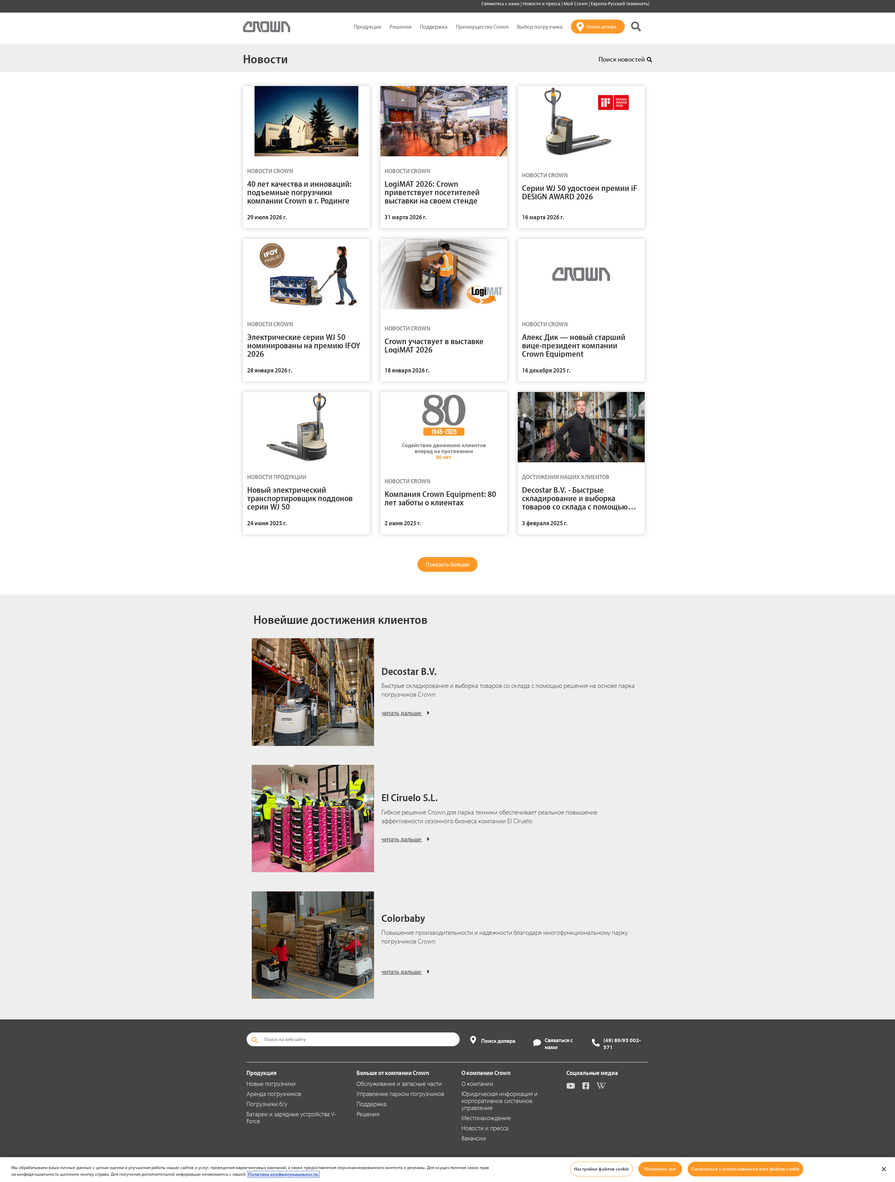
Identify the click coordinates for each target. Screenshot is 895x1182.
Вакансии (473, 1138)
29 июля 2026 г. (267, 217)
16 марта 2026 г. (543, 217)
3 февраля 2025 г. (544, 523)
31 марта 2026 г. (406, 217)
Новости (265, 58)
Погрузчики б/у (266, 1104)
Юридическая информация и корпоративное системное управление (499, 1101)
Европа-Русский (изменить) (620, 3)
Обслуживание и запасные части (399, 1084)
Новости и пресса (542, 3)
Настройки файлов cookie (601, 1169)
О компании (477, 1084)
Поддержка (434, 26)
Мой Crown (576, 3)
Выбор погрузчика (540, 26)
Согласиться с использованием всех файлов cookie (746, 1169)
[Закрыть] (884, 1169)
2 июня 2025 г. (403, 523)
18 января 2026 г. (407, 370)
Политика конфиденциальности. (283, 1174)
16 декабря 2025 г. (546, 370)
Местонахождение (486, 1118)
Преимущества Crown (482, 26)
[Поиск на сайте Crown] (636, 26)
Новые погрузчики (271, 1084)
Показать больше (447, 564)
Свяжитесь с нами (501, 3)
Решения (400, 26)
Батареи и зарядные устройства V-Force (291, 1117)
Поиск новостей (622, 59)
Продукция (367, 26)
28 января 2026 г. (269, 370)
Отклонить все (660, 1169)
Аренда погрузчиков (273, 1094)
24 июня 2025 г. (267, 523)
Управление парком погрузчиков (400, 1094)
